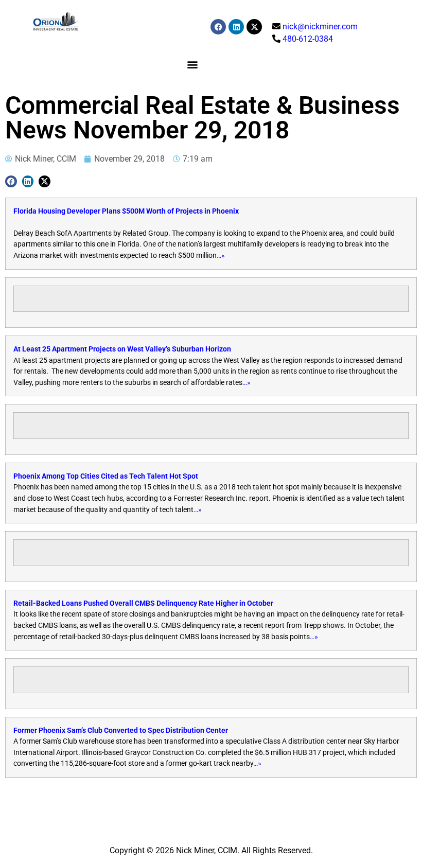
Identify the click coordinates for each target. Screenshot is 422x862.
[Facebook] (218, 26)
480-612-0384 (308, 39)
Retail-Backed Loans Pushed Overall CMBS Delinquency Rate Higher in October (143, 603)
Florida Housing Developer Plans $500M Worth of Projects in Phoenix (126, 211)
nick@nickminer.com (320, 26)
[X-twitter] (254, 26)
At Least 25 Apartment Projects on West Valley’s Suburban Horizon (122, 349)
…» (221, 255)
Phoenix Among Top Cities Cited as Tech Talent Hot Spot (105, 476)
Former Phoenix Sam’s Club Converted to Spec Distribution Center (120, 730)
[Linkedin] (236, 26)
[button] (192, 64)
